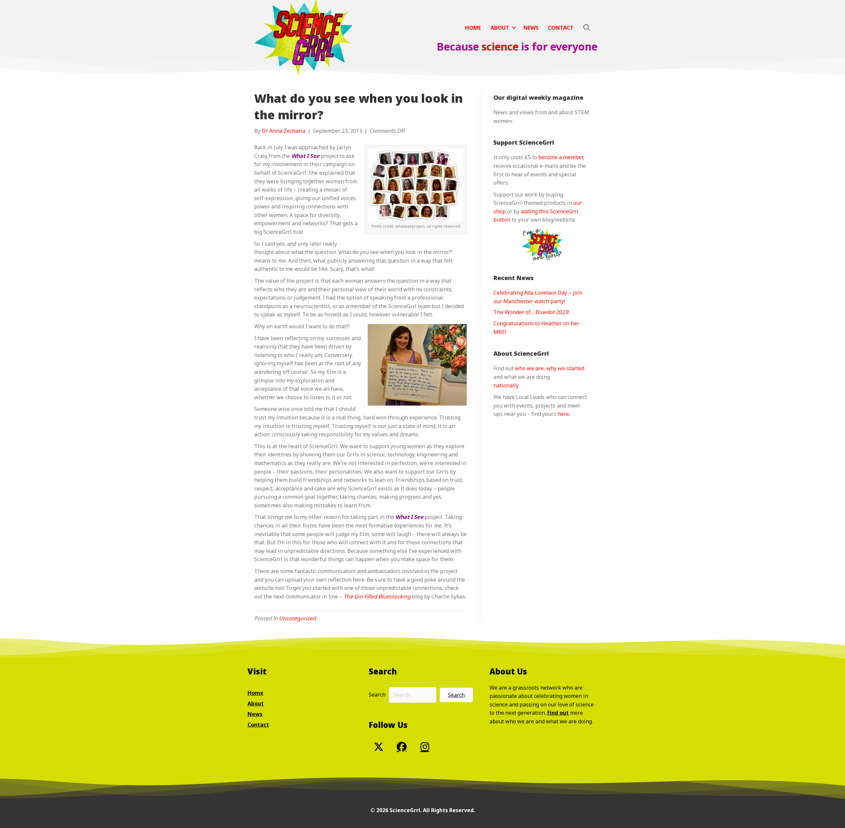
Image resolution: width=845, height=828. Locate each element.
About (499, 27)
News (531, 27)
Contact (561, 27)
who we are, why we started (549, 368)
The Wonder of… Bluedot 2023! (531, 312)
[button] (514, 27)
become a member (560, 157)
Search (377, 694)
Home (473, 27)
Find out (558, 712)
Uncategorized (297, 618)
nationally (505, 385)
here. (564, 413)
